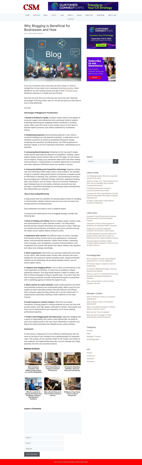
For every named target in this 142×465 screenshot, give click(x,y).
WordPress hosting (65, 88)
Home (27, 15)
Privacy (89, 353)
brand (45, 159)
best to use (72, 91)
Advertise (90, 359)
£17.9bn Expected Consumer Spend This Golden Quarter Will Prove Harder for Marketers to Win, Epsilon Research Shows (102, 236)
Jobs (62, 15)
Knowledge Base (93, 339)
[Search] (115, 161)
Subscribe (100, 15)
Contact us (91, 356)
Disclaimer (90, 361)
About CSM (112, 15)
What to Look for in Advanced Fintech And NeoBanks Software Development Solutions (102, 276)
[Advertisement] (101, 118)
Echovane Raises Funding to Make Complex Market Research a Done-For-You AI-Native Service (102, 243)
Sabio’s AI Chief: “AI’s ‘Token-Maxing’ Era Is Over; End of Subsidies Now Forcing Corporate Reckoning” (102, 183)
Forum (79, 15)
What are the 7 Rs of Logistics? (98, 312)
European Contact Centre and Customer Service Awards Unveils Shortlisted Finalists (101, 218)
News (45, 15)
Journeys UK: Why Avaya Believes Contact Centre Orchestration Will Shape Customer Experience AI (102, 195)
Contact (71, 19)
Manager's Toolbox (94, 336)
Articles (36, 15)
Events (70, 15)
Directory (89, 15)
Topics (53, 15)
